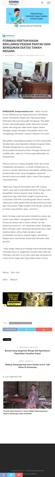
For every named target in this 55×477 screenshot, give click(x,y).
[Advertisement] (27, 313)
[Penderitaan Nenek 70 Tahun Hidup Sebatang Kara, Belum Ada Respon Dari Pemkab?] (27, 395)
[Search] (42, 2)
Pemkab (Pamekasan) (20, 323)
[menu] (48, 2)
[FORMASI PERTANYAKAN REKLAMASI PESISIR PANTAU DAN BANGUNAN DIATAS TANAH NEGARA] (27, 80)
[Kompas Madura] (14, 2)
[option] (27, 398)
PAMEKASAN (9, 36)
